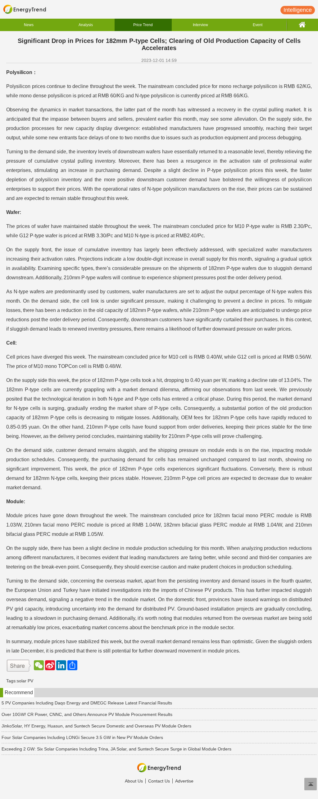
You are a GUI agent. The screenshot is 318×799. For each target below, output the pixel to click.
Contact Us (159, 780)
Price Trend (143, 25)
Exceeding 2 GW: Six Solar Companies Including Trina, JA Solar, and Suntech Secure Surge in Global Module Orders (116, 748)
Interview (200, 25)
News (29, 25)
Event (257, 25)
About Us (134, 780)
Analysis (86, 25)
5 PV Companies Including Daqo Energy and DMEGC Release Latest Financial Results (87, 702)
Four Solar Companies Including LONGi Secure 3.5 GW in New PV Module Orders (82, 737)
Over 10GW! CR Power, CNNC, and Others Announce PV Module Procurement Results (87, 714)
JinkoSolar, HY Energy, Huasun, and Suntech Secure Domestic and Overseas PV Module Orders (96, 725)
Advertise (184, 780)
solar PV (25, 680)
